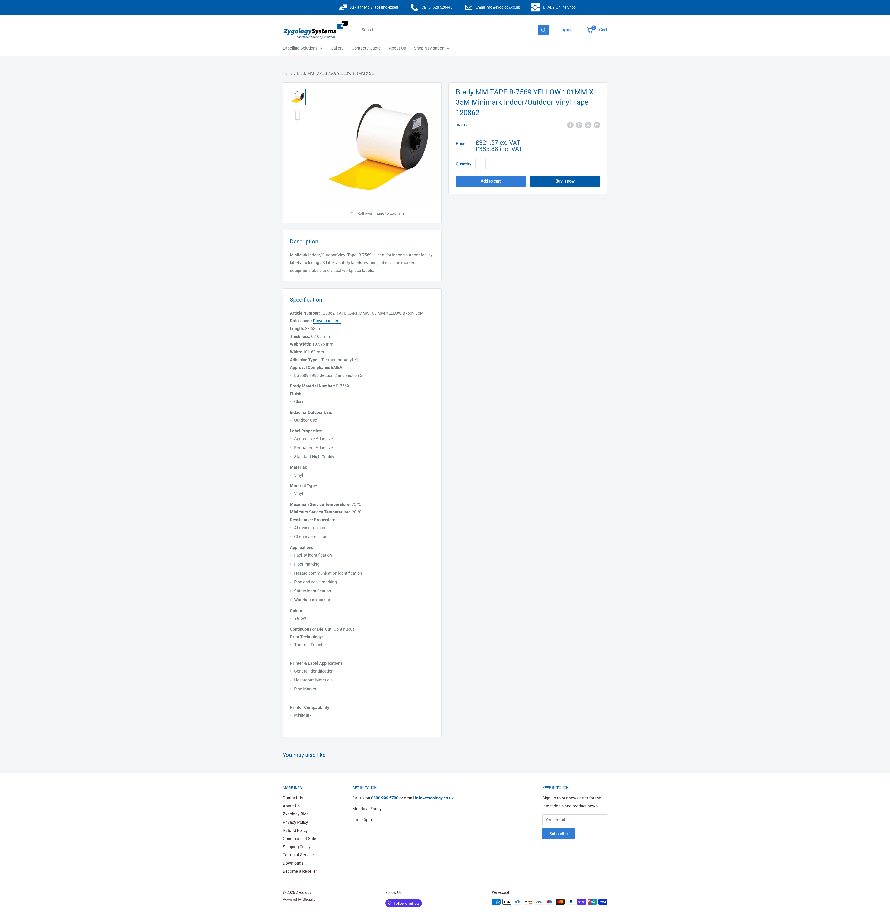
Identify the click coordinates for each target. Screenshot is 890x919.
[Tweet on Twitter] (588, 125)
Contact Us (293, 797)
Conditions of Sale (299, 838)
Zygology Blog (296, 814)
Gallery (337, 48)
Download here (327, 320)
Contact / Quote (366, 48)
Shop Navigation (429, 48)
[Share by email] (597, 125)
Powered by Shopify (299, 899)
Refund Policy (295, 830)
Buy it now (565, 180)
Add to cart (491, 180)
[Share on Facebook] (570, 125)
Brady (461, 125)
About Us (397, 48)
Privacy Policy (295, 822)
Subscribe (558, 833)
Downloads (293, 863)
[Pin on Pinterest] (579, 125)
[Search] (543, 30)
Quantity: (464, 163)
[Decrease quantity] (480, 164)
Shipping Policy (297, 846)
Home (287, 73)
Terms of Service (298, 854)
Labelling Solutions (300, 48)
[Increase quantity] (505, 164)
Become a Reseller (300, 871)
